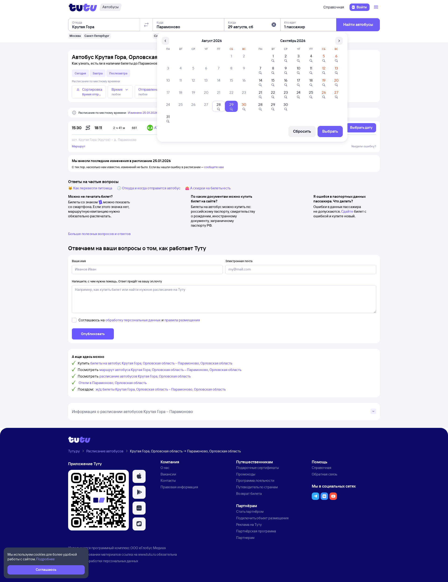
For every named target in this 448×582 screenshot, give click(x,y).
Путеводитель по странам (257, 487)
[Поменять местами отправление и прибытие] (146, 24)
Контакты (168, 480)
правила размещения (182, 320)
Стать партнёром (249, 511)
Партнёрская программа (256, 531)
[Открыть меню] (376, 7)
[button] (274, 25)
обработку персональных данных (133, 320)
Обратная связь (324, 474)
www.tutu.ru (147, 554)
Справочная (333, 7)
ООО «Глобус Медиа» (148, 548)
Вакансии (168, 474)
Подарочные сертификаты (257, 467)
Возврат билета (249, 493)
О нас (165, 467)
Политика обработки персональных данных (103, 561)
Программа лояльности (255, 480)
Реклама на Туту (249, 524)
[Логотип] (83, 7)
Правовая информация (179, 487)
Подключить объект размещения (262, 518)
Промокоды (245, 474)
